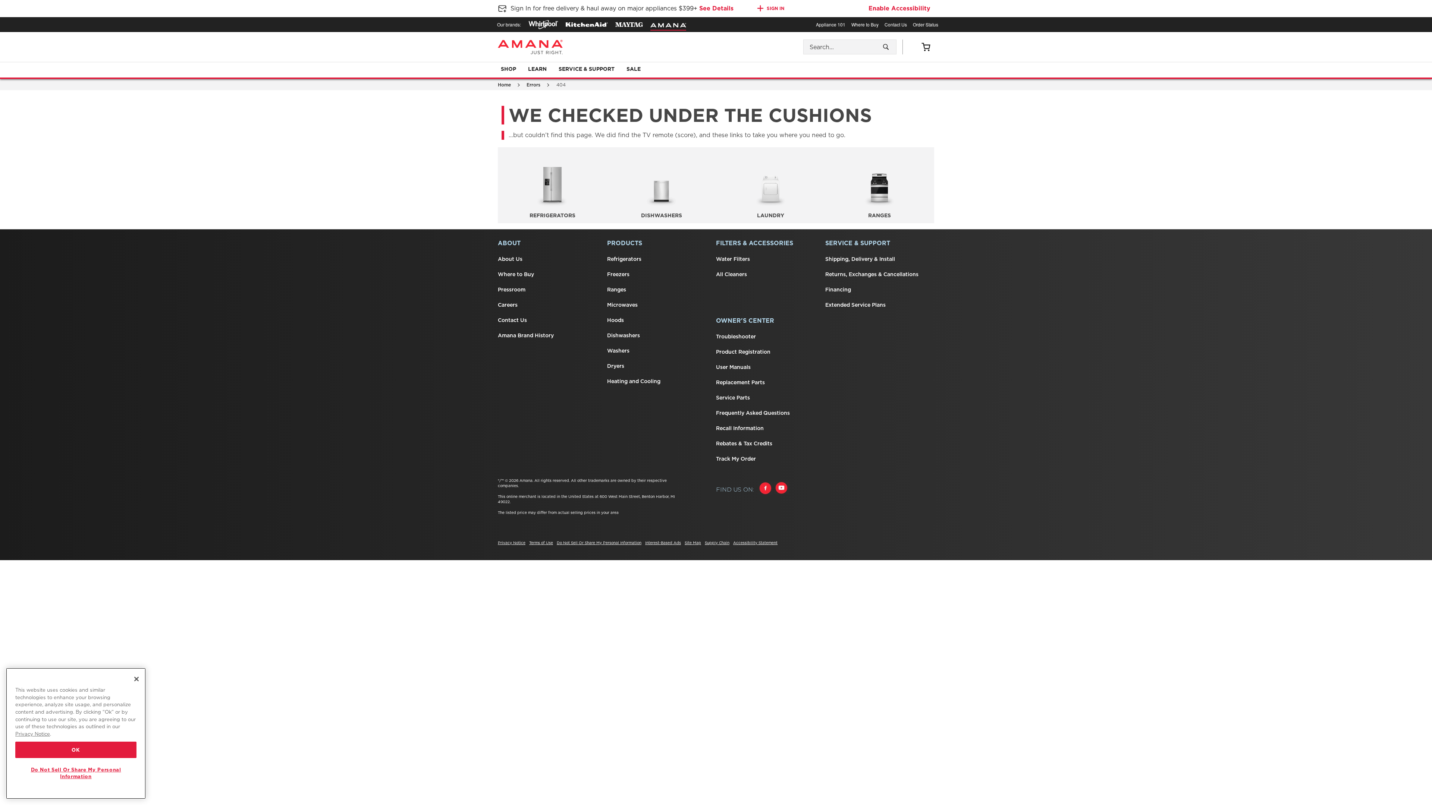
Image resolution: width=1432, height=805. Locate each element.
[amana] (668, 25)
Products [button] (624, 243)
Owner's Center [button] (745, 320)
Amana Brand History (526, 335)
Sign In (775, 8)
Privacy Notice (511, 542)
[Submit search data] (886, 47)
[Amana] (530, 47)
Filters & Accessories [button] (754, 243)
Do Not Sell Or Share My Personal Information (599, 542)
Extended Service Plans (855, 305)
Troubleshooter (736, 337)
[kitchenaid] (587, 24)
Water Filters (733, 259)
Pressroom (511, 290)
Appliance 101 (830, 25)
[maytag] (629, 24)
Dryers (615, 366)
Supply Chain (717, 542)
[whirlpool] (543, 24)
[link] (925, 47)
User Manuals (733, 367)
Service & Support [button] (857, 243)
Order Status (925, 25)
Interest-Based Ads (663, 542)
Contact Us (896, 25)
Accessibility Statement (755, 542)
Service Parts (733, 398)
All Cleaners (731, 274)
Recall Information (740, 428)
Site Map (693, 542)
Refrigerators (624, 259)
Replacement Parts (740, 382)
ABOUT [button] (509, 243)
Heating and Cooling (633, 381)
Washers (618, 351)
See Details (716, 8)
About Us (510, 259)
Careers (508, 305)
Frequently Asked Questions (753, 413)
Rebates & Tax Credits (744, 443)
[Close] (136, 679)
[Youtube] (781, 489)
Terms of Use (541, 542)
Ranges (616, 290)
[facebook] (765, 489)
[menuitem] (508, 70)
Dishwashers (623, 335)
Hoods (615, 320)
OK (76, 750)
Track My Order (736, 459)
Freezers (618, 274)
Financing (838, 290)
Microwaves (622, 305)
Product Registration (743, 352)
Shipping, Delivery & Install (860, 259)
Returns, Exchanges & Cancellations (871, 274)
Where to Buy (865, 25)
